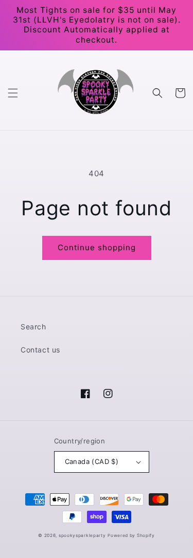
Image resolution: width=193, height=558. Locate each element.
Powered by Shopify (131, 535)
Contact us (40, 349)
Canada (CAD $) (92, 461)
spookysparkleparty (82, 535)
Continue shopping (97, 247)
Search (33, 326)
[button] (13, 93)
